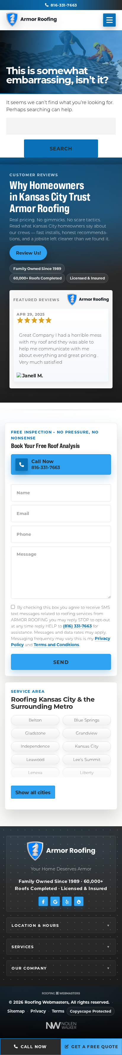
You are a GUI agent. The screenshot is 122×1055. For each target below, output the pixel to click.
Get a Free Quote (94, 1046)
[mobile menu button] (109, 20)
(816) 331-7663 (77, 626)
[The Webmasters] (61, 993)
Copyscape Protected (90, 1011)
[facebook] (43, 901)
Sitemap (16, 1011)
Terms (58, 1011)
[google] (55, 901)
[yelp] (67, 901)
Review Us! (28, 253)
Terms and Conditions (56, 644)
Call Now (34, 1046)
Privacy (38, 1011)
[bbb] (79, 901)
